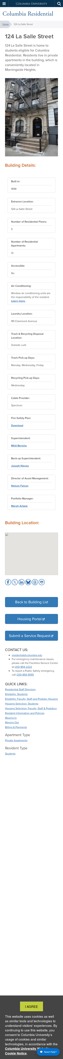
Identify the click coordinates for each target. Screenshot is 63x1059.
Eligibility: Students (16, 694)
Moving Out (12, 722)
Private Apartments (16, 740)
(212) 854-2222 (23, 667)
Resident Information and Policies (24, 713)
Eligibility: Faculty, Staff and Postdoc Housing (31, 699)
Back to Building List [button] (31, 602)
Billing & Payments (16, 727)
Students (10, 754)
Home (6, 24)
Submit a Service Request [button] (29, 636)
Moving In (11, 718)
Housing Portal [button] (29, 619)
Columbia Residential (28, 14)
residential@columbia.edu (27, 655)
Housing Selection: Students (21, 704)
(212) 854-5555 (25, 675)
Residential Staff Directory (20, 689)
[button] (4, 3)
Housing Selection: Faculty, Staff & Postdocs (31, 708)
